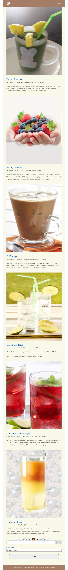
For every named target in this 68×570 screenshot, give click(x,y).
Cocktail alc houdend (31, 347)
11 (37, 539)
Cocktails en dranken (31, 82)
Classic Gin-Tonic (14, 344)
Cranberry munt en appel (18, 433)
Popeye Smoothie (14, 79)
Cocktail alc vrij (29, 436)
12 (41, 539)
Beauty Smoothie (14, 167)
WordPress (51, 567)
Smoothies (41, 82)
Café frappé (11, 256)
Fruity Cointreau (14, 521)
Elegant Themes (29, 567)
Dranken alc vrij (29, 259)
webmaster (12, 82)
